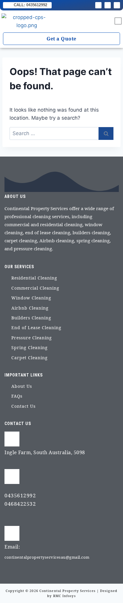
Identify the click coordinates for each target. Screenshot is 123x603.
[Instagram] (107, 5)
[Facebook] (98, 5)
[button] (118, 21)
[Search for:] (61, 133)
